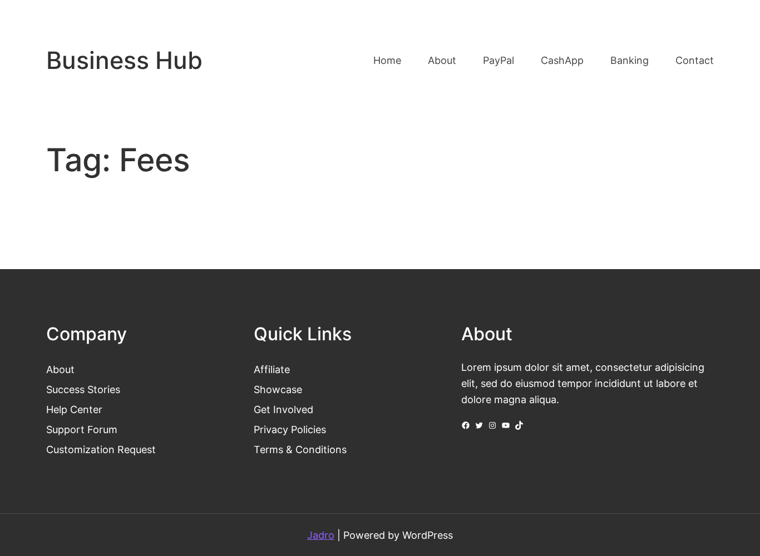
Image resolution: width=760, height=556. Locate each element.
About (60, 369)
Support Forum (81, 429)
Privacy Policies (290, 429)
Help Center (74, 409)
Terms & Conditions (300, 449)
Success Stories (83, 389)
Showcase (278, 389)
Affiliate (272, 369)
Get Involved (283, 409)
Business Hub (124, 60)
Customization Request (101, 449)
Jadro (320, 535)
